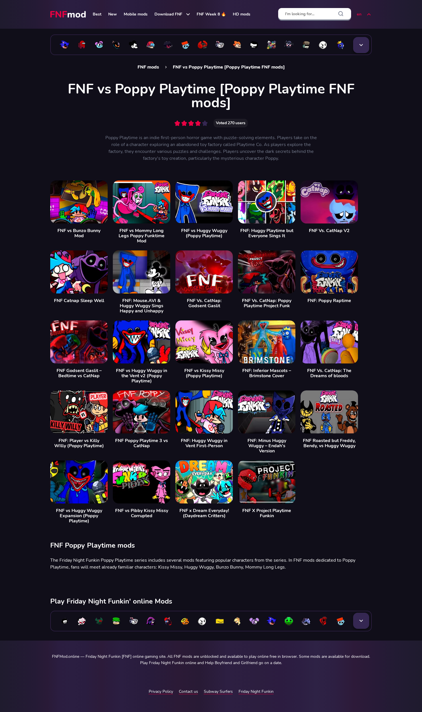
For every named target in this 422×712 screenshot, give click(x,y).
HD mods (241, 14)
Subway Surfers (218, 691)
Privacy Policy (161, 691)
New (112, 14)
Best (97, 14)
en (359, 14)
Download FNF (168, 14)
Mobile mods (136, 14)
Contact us (188, 691)
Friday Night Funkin (256, 691)
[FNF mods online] (68, 14)
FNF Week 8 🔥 (211, 14)
